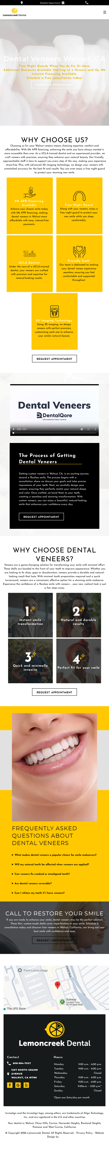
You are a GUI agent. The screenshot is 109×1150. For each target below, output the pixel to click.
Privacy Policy (84, 1132)
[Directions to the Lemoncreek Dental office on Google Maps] (22, 3)
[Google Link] (18, 1085)
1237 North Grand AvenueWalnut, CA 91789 (24, 1074)
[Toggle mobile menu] (104, 12)
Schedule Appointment (54, 84)
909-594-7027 (22, 1063)
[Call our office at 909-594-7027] (86, 3)
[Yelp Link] (26, 1085)
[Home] (14, 12)
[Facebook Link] (9, 1085)
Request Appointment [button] (55, 358)
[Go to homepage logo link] (55, 1034)
